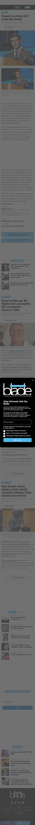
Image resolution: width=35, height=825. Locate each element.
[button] (17, 431)
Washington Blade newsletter (16, 430)
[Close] (33, 380)
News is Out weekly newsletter (16, 433)
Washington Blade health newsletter (18, 436)
